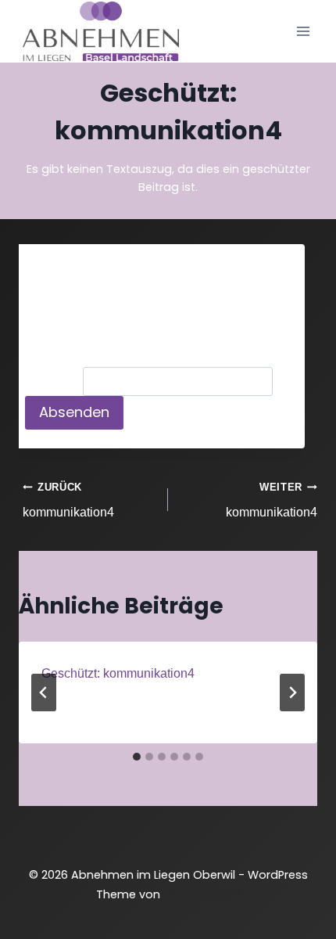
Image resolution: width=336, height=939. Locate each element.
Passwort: (54, 382)
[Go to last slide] (43, 692)
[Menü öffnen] (302, 31)
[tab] (137, 757)
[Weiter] (292, 692)
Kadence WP (204, 894)
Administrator (98, 703)
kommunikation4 (68, 500)
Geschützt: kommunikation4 (118, 673)
